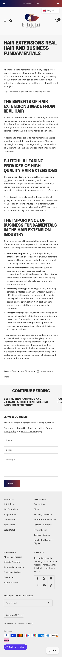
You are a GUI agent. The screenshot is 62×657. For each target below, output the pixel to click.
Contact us (39, 504)
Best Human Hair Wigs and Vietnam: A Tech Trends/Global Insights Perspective (26, 402)
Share (6, 377)
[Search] (10, 20)
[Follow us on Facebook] (37, 578)
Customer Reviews (12, 572)
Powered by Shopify (25, 623)
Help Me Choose (11, 583)
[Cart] (56, 20)
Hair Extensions (11, 509)
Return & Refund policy (45, 520)
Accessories (9, 525)
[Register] (48, 603)
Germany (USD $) (12, 615)
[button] (50, 10)
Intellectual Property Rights (44, 541)
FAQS (36, 509)
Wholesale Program (13, 557)
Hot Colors (9, 504)
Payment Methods (42, 525)
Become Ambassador (14, 567)
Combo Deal (9, 520)
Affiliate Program (12, 562)
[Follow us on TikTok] (51, 585)
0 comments (47, 371)
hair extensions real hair (38, 92)
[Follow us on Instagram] (51, 578)
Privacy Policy (10, 432)
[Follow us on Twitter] (44, 578)
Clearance (8, 577)
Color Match (9, 530)
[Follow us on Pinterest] (37, 585)
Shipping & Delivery (43, 515)
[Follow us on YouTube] (44, 585)
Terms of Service (29, 432)
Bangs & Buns (10, 515)
